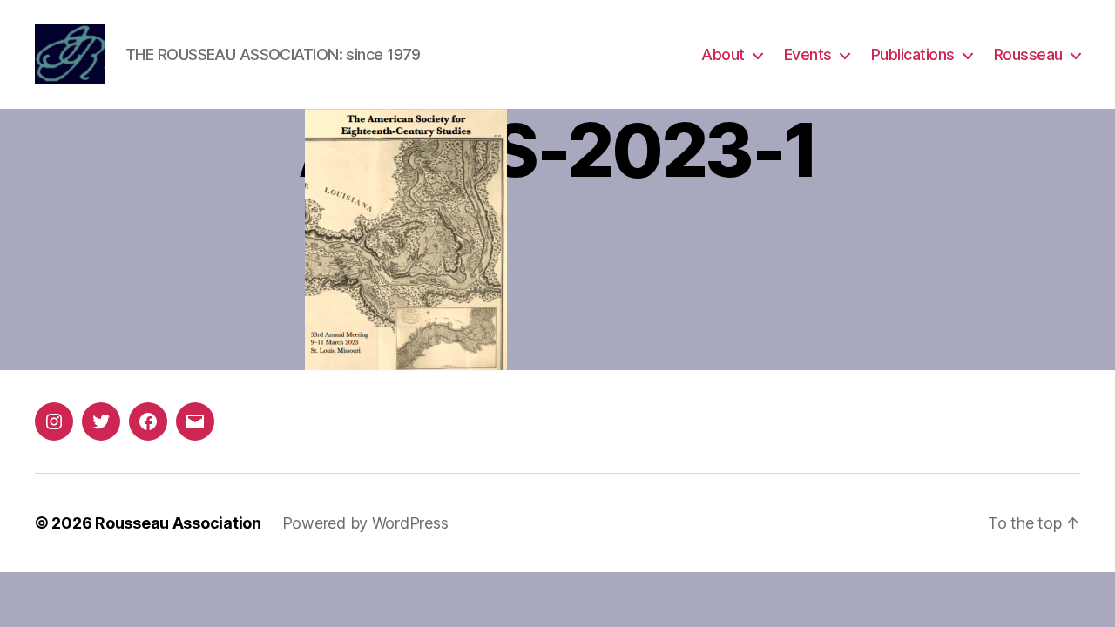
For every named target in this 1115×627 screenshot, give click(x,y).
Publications (913, 54)
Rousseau (1028, 54)
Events (808, 54)
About (723, 54)
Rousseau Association (178, 523)
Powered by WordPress (365, 523)
